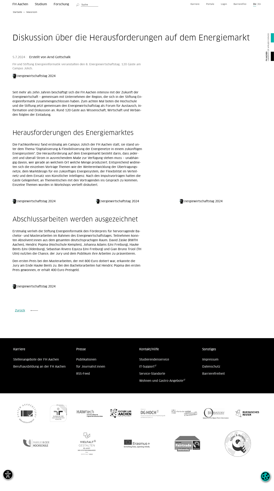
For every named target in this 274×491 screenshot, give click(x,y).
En (259, 4)
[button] (265, 478)
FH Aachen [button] (20, 4)
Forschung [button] (61, 4)
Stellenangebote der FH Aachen (36, 359)
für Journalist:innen (90, 366)
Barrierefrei (240, 4)
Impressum (210, 359)
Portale (210, 4)
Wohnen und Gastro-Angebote (161, 380)
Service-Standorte (152, 373)
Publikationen (86, 359)
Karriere (194, 4)
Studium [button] (41, 4)
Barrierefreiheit (213, 373)
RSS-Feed (83, 373)
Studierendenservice (154, 359)
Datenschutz (211, 366)
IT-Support (146, 366)
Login (224, 4)
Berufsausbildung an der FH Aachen (39, 366)
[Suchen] (78, 4)
